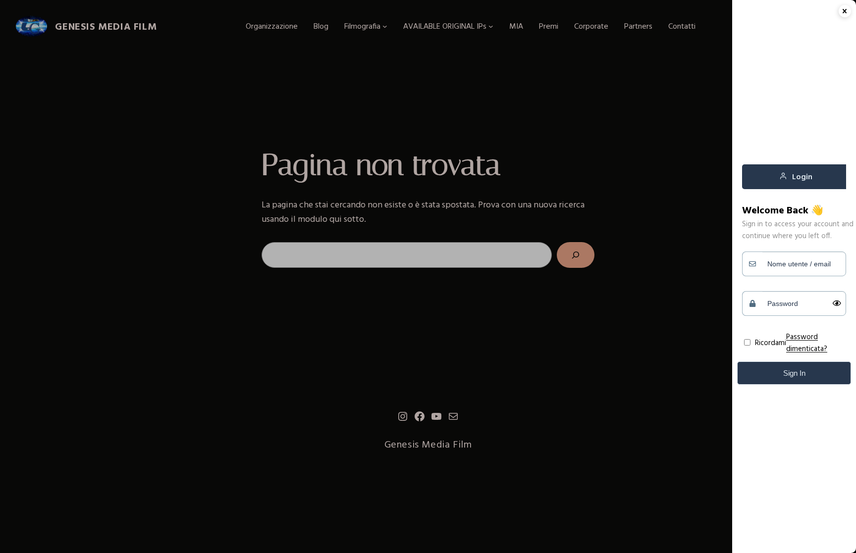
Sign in (794, 373)
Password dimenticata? (806, 342)
